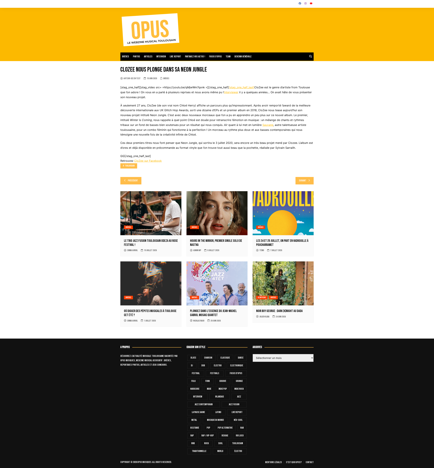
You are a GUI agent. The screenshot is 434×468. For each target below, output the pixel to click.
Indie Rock (239, 389)
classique (225, 357)
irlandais (219, 396)
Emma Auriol (132, 250)
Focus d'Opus (236, 373)
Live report (175, 56)
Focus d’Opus (215, 56)
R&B (242, 427)
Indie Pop (223, 389)
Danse (240, 357)
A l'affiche (262, 297)
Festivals (214, 373)
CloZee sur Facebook (148, 160)
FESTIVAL (196, 373)
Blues (193, 357)
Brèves (125, 56)
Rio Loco (240, 435)
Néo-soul (238, 420)
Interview (161, 56)
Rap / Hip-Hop (207, 435)
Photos (136, 56)
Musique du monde (215, 420)
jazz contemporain (204, 404)
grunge (239, 381)
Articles (148, 56)
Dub (203, 365)
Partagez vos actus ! (195, 56)
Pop (208, 427)
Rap (192, 435)
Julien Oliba (264, 316)
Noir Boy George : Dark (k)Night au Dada (279, 311)
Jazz (239, 396)
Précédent (133, 180)
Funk (207, 381)
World (220, 451)
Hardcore (194, 389)
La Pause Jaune (198, 412)
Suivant (302, 180)
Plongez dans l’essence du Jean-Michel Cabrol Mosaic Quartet (213, 313)
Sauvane (267, 125)
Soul (220, 443)
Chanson (208, 357)
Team (228, 56)
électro (238, 451)
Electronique (236, 365)
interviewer (231, 92)
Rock (206, 443)
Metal (194, 420)
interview (197, 396)
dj (192, 365)
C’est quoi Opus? (294, 462)
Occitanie (194, 427)
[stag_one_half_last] (241, 87)
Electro (218, 365)
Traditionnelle (199, 451)
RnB (193, 443)
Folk (193, 381)
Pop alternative (225, 427)
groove (222, 381)
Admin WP (197, 250)
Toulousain (130, 165)
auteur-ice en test (132, 78)
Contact (310, 462)
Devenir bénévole (243, 56)
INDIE (209, 389)
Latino (218, 412)
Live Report (237, 412)
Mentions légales (273, 462)
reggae (225, 435)
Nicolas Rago (198, 320)
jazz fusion (234, 404)
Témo (261, 250)
